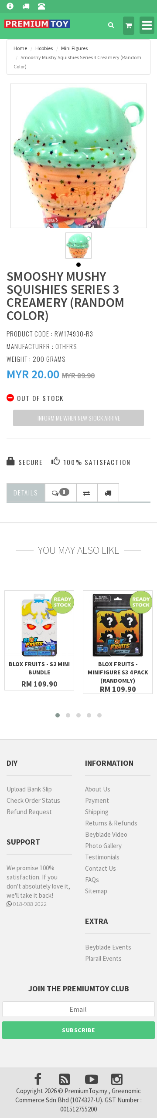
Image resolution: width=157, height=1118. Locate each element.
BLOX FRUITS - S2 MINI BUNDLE (39, 668)
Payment (97, 800)
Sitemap (96, 891)
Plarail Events (103, 958)
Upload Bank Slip (29, 789)
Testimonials (102, 857)
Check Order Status (33, 800)
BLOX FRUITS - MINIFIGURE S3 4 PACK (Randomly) (118, 672)
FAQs (92, 880)
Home (20, 48)
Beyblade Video (106, 834)
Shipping (97, 812)
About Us (97, 789)
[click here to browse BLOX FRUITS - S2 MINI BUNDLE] (39, 625)
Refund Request (29, 812)
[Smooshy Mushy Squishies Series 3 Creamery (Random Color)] (78, 182)
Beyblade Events (108, 947)
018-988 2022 (29, 904)
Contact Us (100, 868)
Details (26, 492)
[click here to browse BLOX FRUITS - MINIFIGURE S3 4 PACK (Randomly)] (117, 625)
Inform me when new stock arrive (79, 417)
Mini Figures (74, 48)
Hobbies (44, 48)
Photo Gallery (103, 846)
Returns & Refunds (111, 823)
